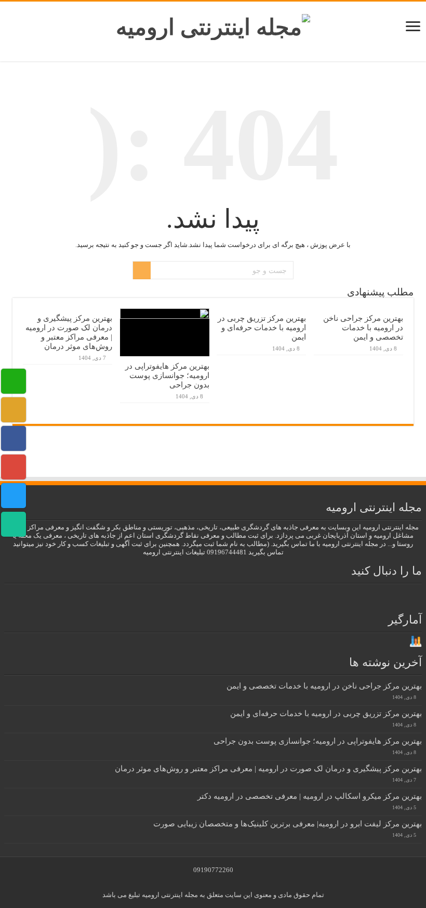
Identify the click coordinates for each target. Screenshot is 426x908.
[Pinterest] (214, 596)
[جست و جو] (142, 270)
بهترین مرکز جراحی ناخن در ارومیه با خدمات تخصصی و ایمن (363, 327)
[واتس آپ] (156, 596)
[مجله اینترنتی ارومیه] (213, 24)
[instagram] (195, 596)
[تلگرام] (175, 596)
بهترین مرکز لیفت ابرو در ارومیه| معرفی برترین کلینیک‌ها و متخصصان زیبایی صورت (287, 823)
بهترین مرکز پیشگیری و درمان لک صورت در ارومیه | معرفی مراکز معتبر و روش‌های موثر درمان (68, 332)
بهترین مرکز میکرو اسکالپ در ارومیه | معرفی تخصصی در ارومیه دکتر (309, 796)
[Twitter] (232, 596)
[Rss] (270, 596)
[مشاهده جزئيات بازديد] (415, 641)
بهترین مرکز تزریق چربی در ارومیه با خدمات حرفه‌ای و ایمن (262, 327)
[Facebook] (251, 596)
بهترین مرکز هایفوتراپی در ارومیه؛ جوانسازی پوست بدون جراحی (167, 375)
